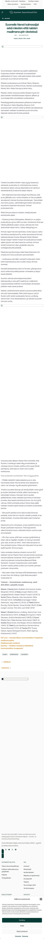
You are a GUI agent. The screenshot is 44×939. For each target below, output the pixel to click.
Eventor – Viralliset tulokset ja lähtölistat (17, 646)
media (28, 38)
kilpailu (21, 38)
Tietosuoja (18, 936)
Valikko (7, 18)
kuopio (5, 654)
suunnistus (24, 654)
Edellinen (7, 662)
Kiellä (22, 926)
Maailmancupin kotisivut (10, 643)
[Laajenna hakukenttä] (2, 12)
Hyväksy (22, 920)
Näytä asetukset (22, 931)
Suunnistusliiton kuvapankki (12, 648)
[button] (41, 899)
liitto (24, 38)
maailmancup (14, 654)
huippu (16, 38)
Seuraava (5, 668)
